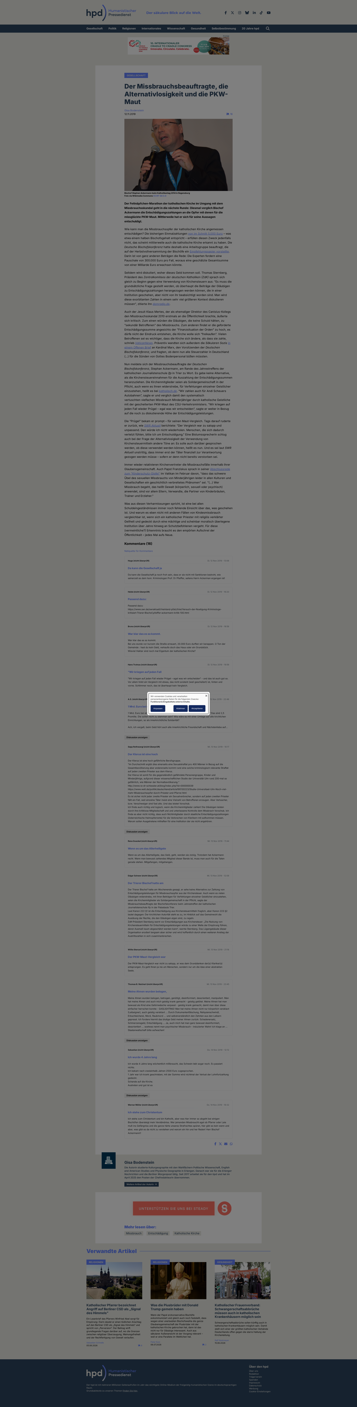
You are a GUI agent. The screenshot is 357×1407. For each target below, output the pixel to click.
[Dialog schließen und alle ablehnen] (206, 695)
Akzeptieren (197, 708)
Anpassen (157, 708)
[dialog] (178, 703)
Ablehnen (180, 708)
